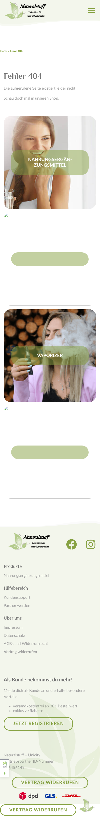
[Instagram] (90, 544)
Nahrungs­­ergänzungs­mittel (26, 576)
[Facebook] (71, 544)
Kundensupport (17, 597)
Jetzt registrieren (38, 723)
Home (3, 51)
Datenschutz (14, 636)
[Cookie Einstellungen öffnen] (87, 805)
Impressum (13, 627)
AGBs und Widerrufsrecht (26, 644)
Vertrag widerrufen (20, 652)
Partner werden (17, 606)
